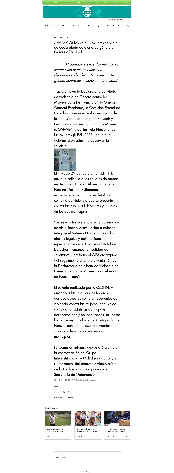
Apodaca (100, 26)
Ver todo (128, 408)
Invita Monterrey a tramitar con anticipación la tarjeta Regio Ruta (115, 430)
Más (119, 26)
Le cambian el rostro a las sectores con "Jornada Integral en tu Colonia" (87, 430)
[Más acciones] (120, 38)
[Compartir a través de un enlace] (68, 392)
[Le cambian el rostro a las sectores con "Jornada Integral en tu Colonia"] (88, 418)
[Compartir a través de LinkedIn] (64, 392)
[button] (55, 2)
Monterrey (66, 26)
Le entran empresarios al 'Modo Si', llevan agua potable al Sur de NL (56, 430)
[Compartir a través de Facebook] (55, 392)
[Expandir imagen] (65, 160)
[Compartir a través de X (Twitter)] (59, 392)
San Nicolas (89, 26)
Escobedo (111, 26)
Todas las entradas (52, 26)
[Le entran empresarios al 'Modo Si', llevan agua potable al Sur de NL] (58, 418)
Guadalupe (77, 26)
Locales (56, 386)
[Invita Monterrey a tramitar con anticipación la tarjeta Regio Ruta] (117, 418)
